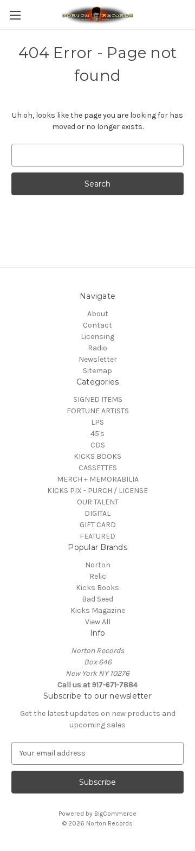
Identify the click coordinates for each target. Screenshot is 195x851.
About (97, 313)
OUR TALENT (98, 502)
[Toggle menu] (15, 15)
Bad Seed (97, 599)
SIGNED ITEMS (97, 399)
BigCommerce (115, 813)
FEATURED (97, 536)
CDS (97, 445)
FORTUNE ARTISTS (98, 410)
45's (97, 433)
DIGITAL (97, 513)
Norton (97, 565)
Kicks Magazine (97, 610)
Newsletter (98, 359)
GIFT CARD (98, 524)
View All (97, 621)
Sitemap (97, 370)
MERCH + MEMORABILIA (98, 479)
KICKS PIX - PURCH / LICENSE (97, 490)
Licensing (97, 336)
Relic (97, 576)
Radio (97, 348)
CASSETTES (98, 467)
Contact (97, 325)
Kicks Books (97, 587)
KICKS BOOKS (97, 456)
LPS (97, 422)
